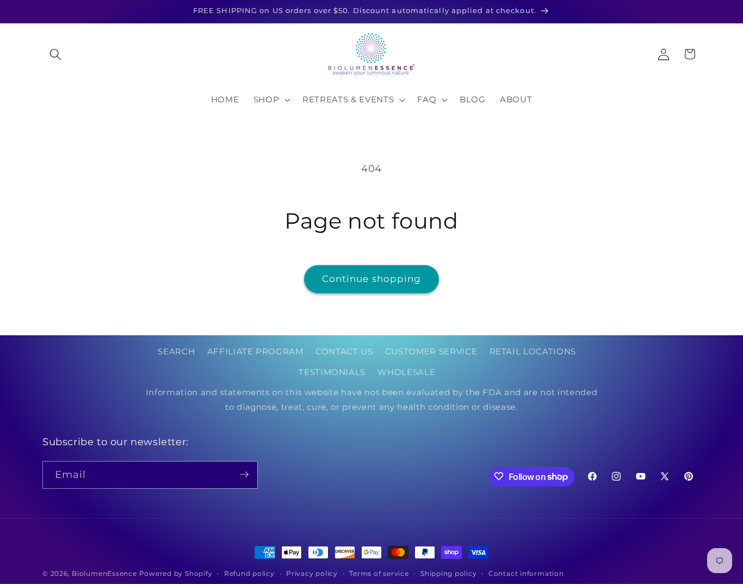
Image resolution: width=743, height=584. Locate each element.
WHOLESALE (406, 372)
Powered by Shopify (176, 573)
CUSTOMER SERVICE (431, 352)
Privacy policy (312, 573)
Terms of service (378, 573)
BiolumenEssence (104, 573)
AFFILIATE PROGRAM (255, 352)
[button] (55, 54)
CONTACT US (344, 352)
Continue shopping (372, 278)
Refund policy (249, 573)
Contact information (526, 573)
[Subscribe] (244, 474)
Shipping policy (448, 573)
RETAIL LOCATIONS (533, 352)
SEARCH (176, 352)
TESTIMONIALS (332, 372)
